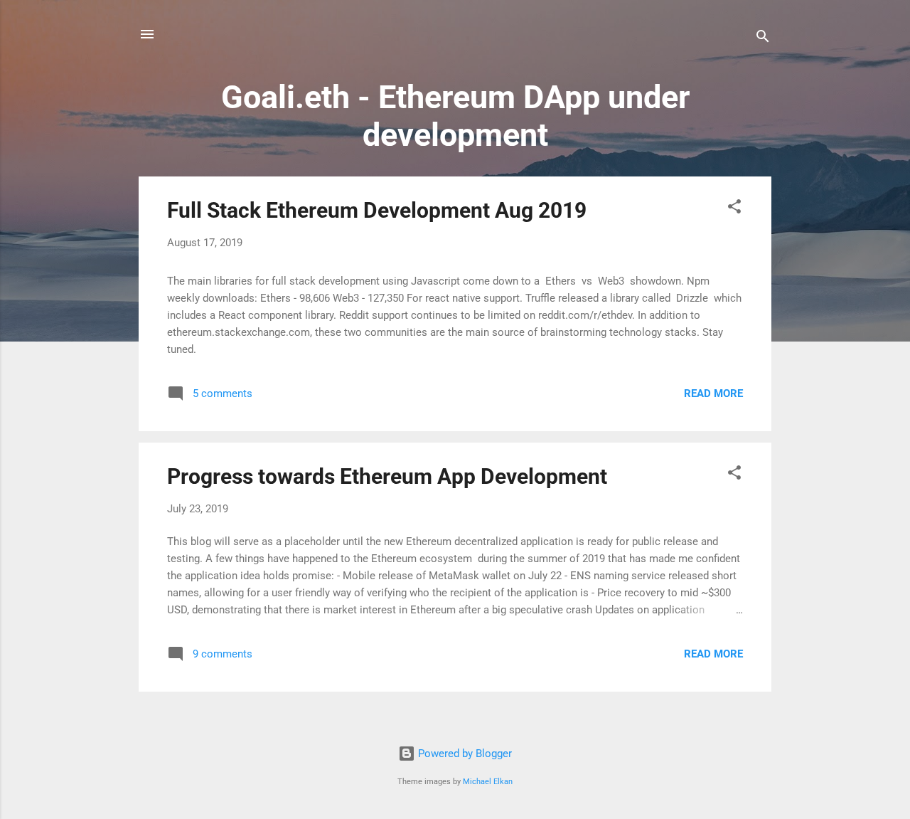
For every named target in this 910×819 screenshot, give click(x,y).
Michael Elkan (488, 781)
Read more (713, 393)
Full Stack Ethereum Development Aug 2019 (377, 210)
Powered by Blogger (463, 753)
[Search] (762, 38)
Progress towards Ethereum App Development (387, 476)
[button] (734, 209)
